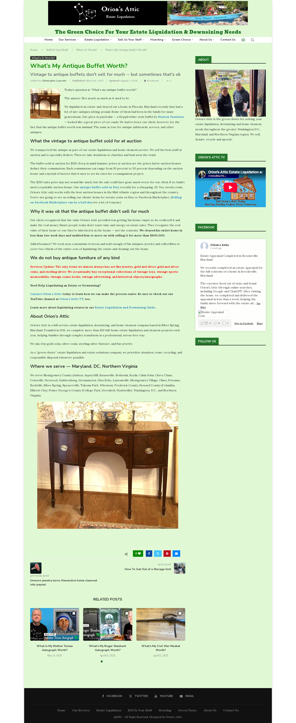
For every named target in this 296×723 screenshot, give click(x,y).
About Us (205, 40)
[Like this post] (139, 553)
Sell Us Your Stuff (130, 40)
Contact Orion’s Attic (46, 294)
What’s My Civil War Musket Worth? (161, 648)
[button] (35, 635)
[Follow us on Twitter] (203, 356)
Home (49, 40)
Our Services (67, 40)
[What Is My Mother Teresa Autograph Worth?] (54, 624)
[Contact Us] (215, 356)
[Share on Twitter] (158, 553)
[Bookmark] (73, 613)
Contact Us (227, 40)
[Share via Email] (176, 553)
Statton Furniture (171, 117)
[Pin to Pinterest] (167, 553)
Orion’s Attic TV (71, 299)
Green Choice (181, 40)
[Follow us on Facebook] (197, 356)
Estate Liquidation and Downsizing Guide (125, 307)
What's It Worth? (86, 50)
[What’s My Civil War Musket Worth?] (160, 624)
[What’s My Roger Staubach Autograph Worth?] (107, 624)
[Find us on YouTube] (209, 356)
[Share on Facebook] (149, 553)
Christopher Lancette (54, 80)
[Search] (252, 40)
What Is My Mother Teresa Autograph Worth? (55, 648)
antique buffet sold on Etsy (99, 187)
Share (260, 323)
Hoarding (156, 40)
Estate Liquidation (97, 40)
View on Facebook (244, 323)
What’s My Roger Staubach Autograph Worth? (107, 648)
